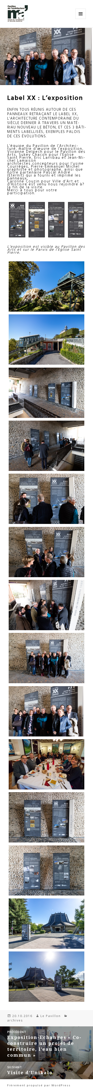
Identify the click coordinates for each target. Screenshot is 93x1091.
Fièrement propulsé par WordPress (39, 1085)
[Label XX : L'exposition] (17, 220)
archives (15, 1020)
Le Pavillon (50, 1016)
